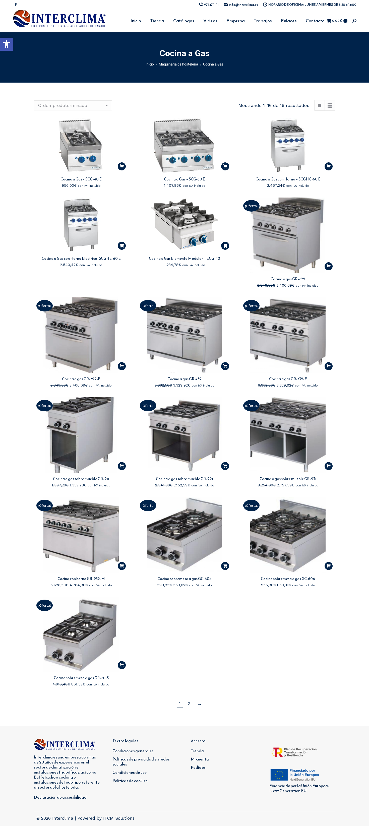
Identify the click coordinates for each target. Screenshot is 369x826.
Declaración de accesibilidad (60, 797)
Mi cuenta (200, 758)
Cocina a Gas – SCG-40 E (81, 179)
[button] (6, 44)
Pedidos (198, 767)
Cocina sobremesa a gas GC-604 (184, 579)
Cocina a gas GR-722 (288, 279)
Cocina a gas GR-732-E (288, 379)
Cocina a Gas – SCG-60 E (184, 179)
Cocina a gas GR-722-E (81, 379)
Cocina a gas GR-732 (184, 379)
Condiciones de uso (129, 772)
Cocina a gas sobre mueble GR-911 (81, 479)
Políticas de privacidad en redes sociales (141, 761)
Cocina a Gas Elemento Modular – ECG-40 (184, 258)
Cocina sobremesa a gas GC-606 (288, 579)
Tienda (197, 750)
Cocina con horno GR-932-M (81, 579)
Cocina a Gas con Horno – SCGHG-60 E (288, 179)
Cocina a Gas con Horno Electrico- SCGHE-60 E (81, 258)
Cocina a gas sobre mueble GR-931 (288, 479)
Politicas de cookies (130, 780)
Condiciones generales (133, 750)
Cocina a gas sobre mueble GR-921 (184, 479)
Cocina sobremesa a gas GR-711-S (81, 678)
